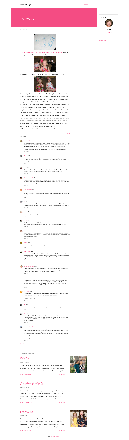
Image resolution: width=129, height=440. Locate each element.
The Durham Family (28, 177)
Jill (24, 304)
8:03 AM (26, 300)
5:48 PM (26, 226)
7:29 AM (26, 340)
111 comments (28, 402)
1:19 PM (26, 173)
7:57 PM (26, 238)
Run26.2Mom (27, 251)
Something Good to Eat (32, 383)
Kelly (25, 211)
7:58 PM (26, 247)
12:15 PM (26, 151)
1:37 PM (26, 185)
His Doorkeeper (28, 189)
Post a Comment (24, 343)
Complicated (26, 411)
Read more (62, 374)
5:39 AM (26, 322)
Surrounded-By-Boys (29, 266)
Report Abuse (102, 40)
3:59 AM (26, 273)
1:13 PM (26, 163)
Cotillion (24, 358)
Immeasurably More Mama (30, 140)
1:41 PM (26, 197)
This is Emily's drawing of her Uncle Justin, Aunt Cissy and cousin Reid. (41, 52)
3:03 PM (26, 207)
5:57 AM (26, 287)
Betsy (25, 230)
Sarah (25, 313)
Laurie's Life (25, 4)
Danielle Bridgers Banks (29, 326)
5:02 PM (26, 216)
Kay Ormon (26, 291)
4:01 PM (26, 309)
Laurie (25, 220)
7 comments (27, 374)
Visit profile (109, 32)
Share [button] (78, 35)
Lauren (25, 167)
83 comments (27, 430)
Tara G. (25, 242)
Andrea (26, 155)
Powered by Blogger (54, 436)
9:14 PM (26, 262)
